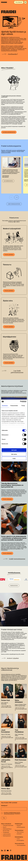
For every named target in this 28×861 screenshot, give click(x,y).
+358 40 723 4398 (6, 793)
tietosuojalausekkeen (9, 813)
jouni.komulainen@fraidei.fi (7, 738)
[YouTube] (8, 850)
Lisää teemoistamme (17, 559)
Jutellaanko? (13, 54)
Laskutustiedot (7, 834)
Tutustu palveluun (8, 254)
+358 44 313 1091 (5, 766)
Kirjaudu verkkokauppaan (21, 826)
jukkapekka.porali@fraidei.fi (7, 768)
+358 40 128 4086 (19, 737)
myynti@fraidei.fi (12, 680)
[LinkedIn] (2, 850)
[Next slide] (16, 197)
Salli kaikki (14, 450)
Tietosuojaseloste (21, 845)
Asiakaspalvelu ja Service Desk (7, 829)
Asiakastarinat (14, 585)
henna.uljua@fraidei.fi (6, 794)
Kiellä (14, 458)
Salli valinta (14, 454)
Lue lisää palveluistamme (9, 132)
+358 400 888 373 (6, 706)
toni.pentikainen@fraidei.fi (21, 739)
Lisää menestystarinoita (14, 204)
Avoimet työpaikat (13, 658)
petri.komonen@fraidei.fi (21, 767)
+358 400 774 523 (6, 736)
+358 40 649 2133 (19, 707)
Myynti (4, 827)
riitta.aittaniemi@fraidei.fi (21, 709)
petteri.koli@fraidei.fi (6, 707)
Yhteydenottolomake (8, 825)
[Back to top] (10, 850)
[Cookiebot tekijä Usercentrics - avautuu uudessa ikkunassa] (20, 402)
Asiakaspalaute (7, 835)
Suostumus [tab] (5, 405)
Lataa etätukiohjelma (20, 839)
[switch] (23, 434)
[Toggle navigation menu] (25, 2)
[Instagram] (5, 850)
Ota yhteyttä (18, 2)
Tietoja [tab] (23, 405)
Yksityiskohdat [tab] (14, 405)
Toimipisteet (6, 832)
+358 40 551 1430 (19, 765)
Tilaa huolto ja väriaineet (20, 832)
